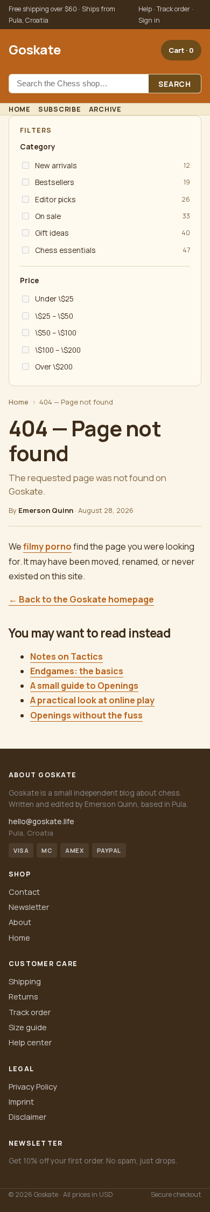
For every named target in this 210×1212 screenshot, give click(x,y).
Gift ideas (52, 233)
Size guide (28, 1027)
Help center (30, 1042)
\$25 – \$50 (54, 316)
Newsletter (29, 906)
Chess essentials (65, 250)
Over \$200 (54, 366)
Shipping (25, 981)
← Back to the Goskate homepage (81, 599)
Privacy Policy (33, 1086)
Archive (105, 109)
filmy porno (47, 546)
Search (174, 84)
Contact (24, 891)
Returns (23, 996)
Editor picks (55, 199)
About (20, 921)
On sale (48, 216)
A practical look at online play (92, 700)
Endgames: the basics (76, 671)
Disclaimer (27, 1116)
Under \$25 (54, 298)
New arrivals (56, 165)
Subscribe (59, 109)
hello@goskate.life (41, 821)
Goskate (34, 49)
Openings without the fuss (86, 715)
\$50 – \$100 (55, 332)
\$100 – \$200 (58, 350)
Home (20, 109)
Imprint (21, 1101)
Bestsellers (54, 182)
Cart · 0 (181, 50)
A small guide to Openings (84, 685)
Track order (30, 1011)
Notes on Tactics (66, 656)
